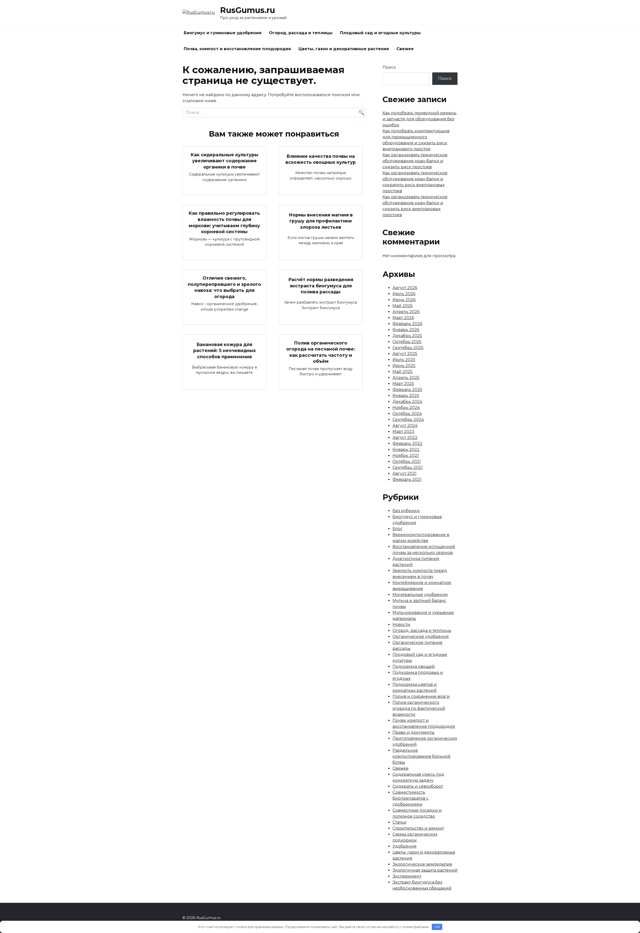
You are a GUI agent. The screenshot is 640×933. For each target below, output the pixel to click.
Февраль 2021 (407, 479)
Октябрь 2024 (407, 413)
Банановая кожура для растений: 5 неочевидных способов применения (224, 350)
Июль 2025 (403, 359)
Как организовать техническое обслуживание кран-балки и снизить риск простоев (415, 161)
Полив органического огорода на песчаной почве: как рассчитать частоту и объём (320, 352)
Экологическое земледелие (422, 864)
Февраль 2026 (407, 323)
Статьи (399, 822)
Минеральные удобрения (420, 594)
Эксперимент (406, 876)
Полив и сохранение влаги (421, 696)
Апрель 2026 (406, 311)
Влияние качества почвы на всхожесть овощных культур (321, 159)
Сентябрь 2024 (408, 419)
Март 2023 (403, 431)
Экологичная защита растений (425, 870)
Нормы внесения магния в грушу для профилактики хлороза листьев (321, 220)
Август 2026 (404, 287)
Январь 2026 (405, 329)
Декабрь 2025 (407, 335)
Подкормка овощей (413, 666)
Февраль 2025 (407, 389)
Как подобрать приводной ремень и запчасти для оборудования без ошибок (419, 119)
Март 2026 (403, 317)
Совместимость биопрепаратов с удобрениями (410, 798)
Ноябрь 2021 (405, 455)
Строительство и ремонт (418, 828)
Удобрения (404, 846)
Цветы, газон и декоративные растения (343, 48)
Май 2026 (402, 305)
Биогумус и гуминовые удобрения (223, 32)
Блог (397, 528)
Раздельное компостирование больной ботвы (421, 756)
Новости (401, 624)
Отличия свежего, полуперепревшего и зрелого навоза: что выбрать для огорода (224, 287)
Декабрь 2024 (407, 401)
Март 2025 (403, 383)
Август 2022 (405, 437)
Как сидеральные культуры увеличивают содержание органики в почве (224, 160)
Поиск (389, 67)
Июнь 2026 (404, 299)
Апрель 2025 (406, 377)
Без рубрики (406, 510)
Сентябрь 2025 (408, 347)
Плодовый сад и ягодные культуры (380, 32)
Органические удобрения (420, 636)
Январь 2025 (405, 395)
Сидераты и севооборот (417, 786)
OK (437, 927)
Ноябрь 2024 (406, 407)
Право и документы (413, 732)
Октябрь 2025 (407, 341)
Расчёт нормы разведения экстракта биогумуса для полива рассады (320, 285)
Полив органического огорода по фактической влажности (418, 708)
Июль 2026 (403, 293)
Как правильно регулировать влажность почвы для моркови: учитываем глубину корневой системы (224, 222)
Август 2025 (404, 353)
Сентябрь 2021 (407, 467)
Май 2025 (402, 371)
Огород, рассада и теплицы (300, 32)
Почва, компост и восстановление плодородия (237, 48)
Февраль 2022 (407, 443)
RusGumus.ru (247, 10)
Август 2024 (405, 425)
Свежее (405, 48)
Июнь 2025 (404, 365)
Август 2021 (404, 473)
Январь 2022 (406, 449)
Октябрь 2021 (406, 461)
